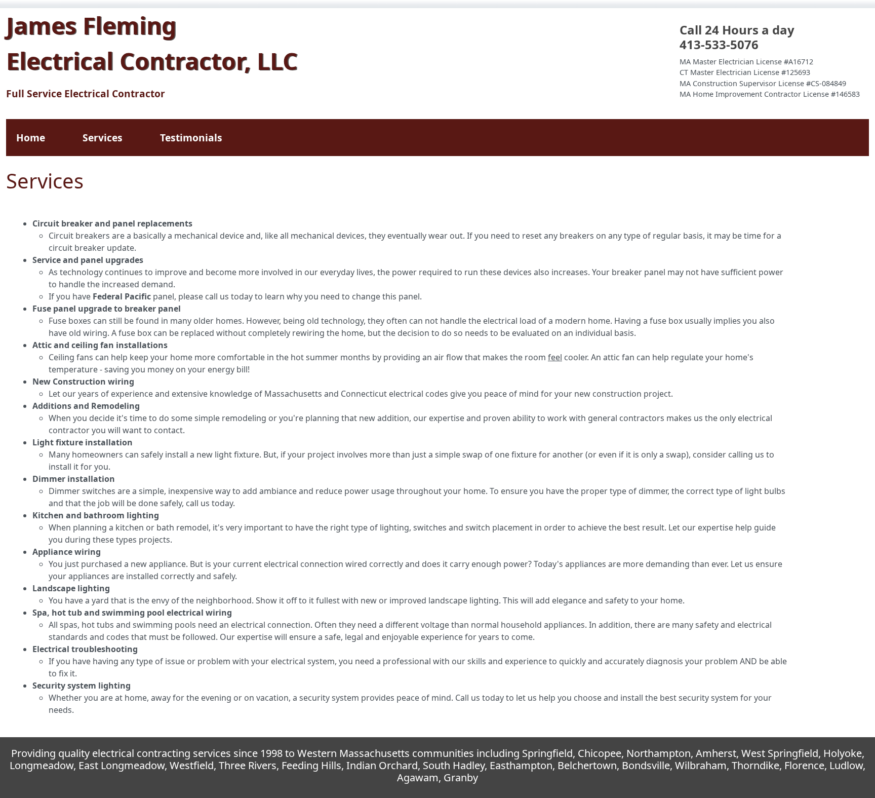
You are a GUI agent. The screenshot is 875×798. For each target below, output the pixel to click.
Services (103, 137)
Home (30, 137)
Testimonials (191, 137)
